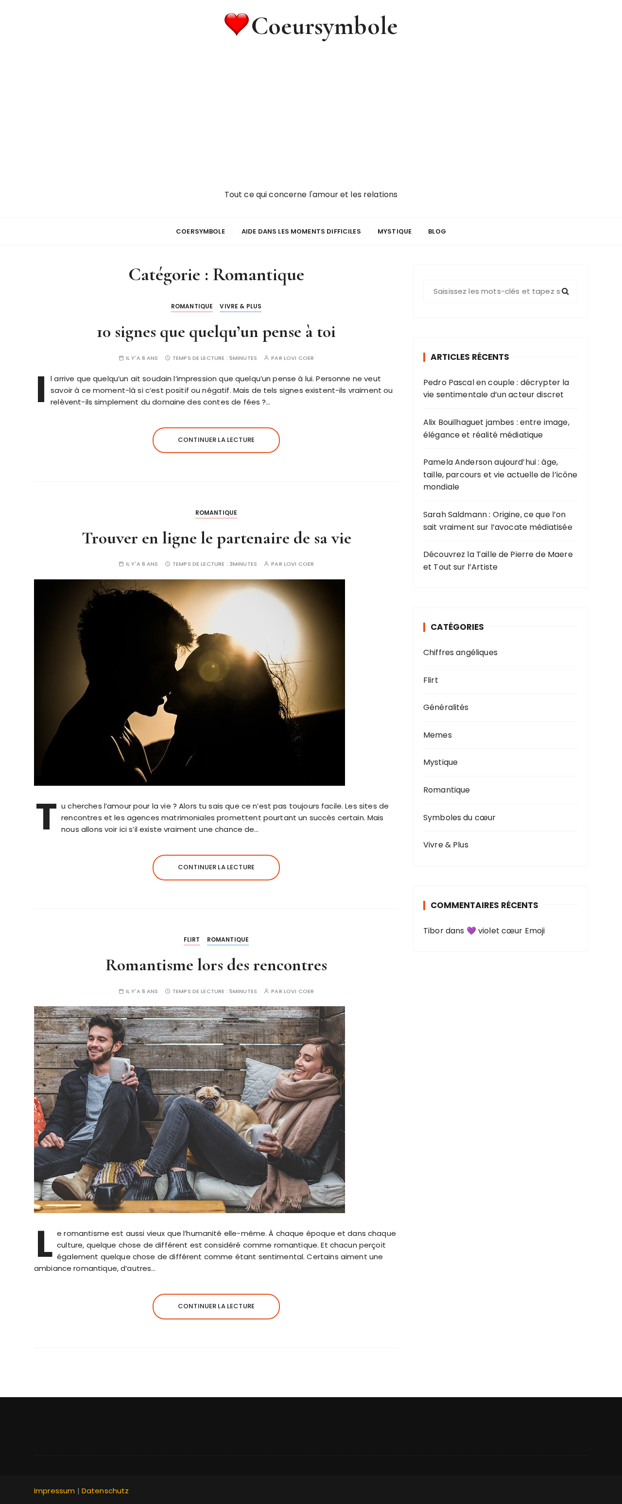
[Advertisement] (311, 116)
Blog (437, 231)
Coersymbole (200, 231)
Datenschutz (105, 1491)
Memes (437, 735)
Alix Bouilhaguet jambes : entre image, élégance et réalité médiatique (496, 428)
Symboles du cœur (459, 817)
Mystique (395, 231)
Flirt (192, 939)
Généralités (446, 707)
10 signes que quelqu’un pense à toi (216, 331)
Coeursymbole (324, 26)
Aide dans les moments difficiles (301, 231)
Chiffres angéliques (460, 652)
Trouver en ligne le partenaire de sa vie (216, 537)
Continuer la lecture (216, 439)
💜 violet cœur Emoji (505, 930)
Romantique (192, 306)
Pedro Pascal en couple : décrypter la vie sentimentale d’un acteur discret (496, 389)
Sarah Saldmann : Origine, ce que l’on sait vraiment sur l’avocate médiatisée (497, 521)
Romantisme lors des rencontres (216, 964)
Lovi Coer (299, 358)
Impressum (54, 1491)
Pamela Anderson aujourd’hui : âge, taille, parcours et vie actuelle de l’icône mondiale (500, 474)
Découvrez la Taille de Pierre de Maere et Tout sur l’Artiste (498, 561)
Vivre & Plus (240, 306)
